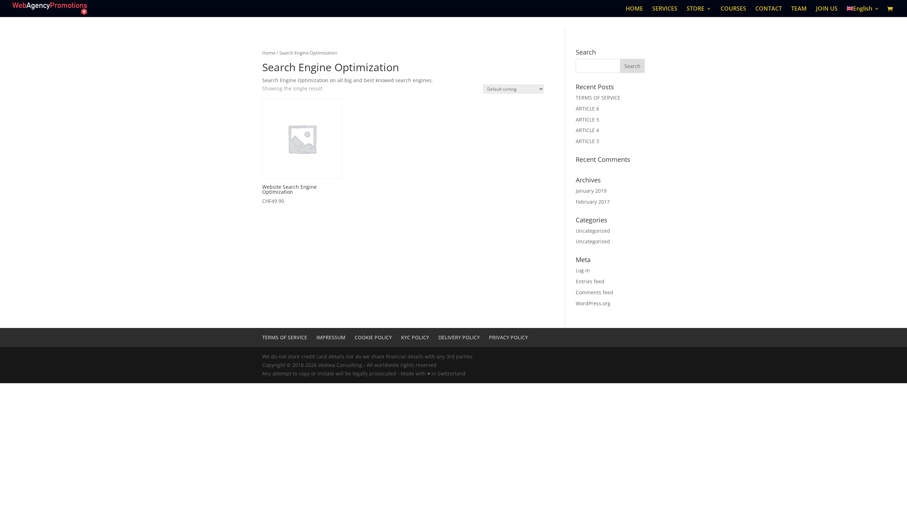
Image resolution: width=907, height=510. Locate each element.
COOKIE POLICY (373, 337)
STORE (695, 9)
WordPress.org (593, 303)
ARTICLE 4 (587, 130)
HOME (634, 9)
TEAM (799, 9)
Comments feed (594, 292)
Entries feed (590, 281)
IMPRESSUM (330, 337)
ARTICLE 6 (587, 108)
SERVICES (664, 9)
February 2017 (593, 201)
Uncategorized (593, 230)
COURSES (733, 9)
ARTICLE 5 (587, 119)
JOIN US (827, 9)
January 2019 (591, 190)
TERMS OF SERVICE (598, 97)
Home (268, 53)
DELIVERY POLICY (459, 337)
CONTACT (768, 9)
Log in (583, 270)
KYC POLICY (415, 337)
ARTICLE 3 (587, 141)
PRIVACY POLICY (508, 337)
